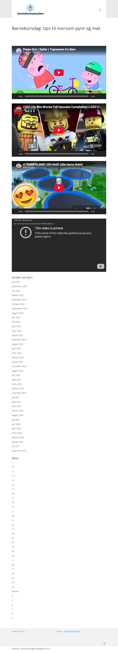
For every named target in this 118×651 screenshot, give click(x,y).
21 (13, 520)
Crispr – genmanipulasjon (68, 631)
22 (13, 524)
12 (13, 475)
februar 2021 (18, 410)
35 (13, 586)
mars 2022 (17, 384)
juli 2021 (16, 397)
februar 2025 (18, 295)
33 (13, 578)
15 (13, 489)
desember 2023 (19, 339)
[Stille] (97, 96)
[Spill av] (15, 96)
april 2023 (16, 348)
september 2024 (19, 308)
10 (13, 467)
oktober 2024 (18, 304)
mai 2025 (16, 290)
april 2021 (16, 402)
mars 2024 (17, 330)
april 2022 (16, 379)
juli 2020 (16, 419)
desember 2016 (19, 450)
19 (13, 507)
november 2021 (19, 393)
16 (13, 493)
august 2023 (17, 344)
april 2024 (16, 326)
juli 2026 (16, 281)
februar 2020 (18, 437)
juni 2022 (16, 375)
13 (13, 480)
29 (13, 555)
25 (13, 538)
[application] (59, 72)
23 (13, 529)
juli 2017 (16, 446)
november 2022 (19, 366)
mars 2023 (17, 353)
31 (13, 569)
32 (13, 573)
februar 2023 (18, 357)
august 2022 (17, 370)
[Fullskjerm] (102, 96)
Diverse (15, 591)
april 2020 (16, 428)
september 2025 (19, 286)
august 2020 (17, 415)
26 (13, 542)
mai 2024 (16, 321)
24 (13, 533)
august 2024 (17, 313)
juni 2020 (16, 424)
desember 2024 (19, 299)
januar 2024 (17, 335)
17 (13, 498)
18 (13, 502)
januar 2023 (17, 361)
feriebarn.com (18, 631)
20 (13, 516)
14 (13, 484)
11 (13, 471)
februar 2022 (18, 388)
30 (13, 564)
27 (13, 547)
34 (13, 582)
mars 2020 (17, 433)
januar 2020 (17, 441)
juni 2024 (16, 317)
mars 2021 (17, 406)
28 (13, 551)
